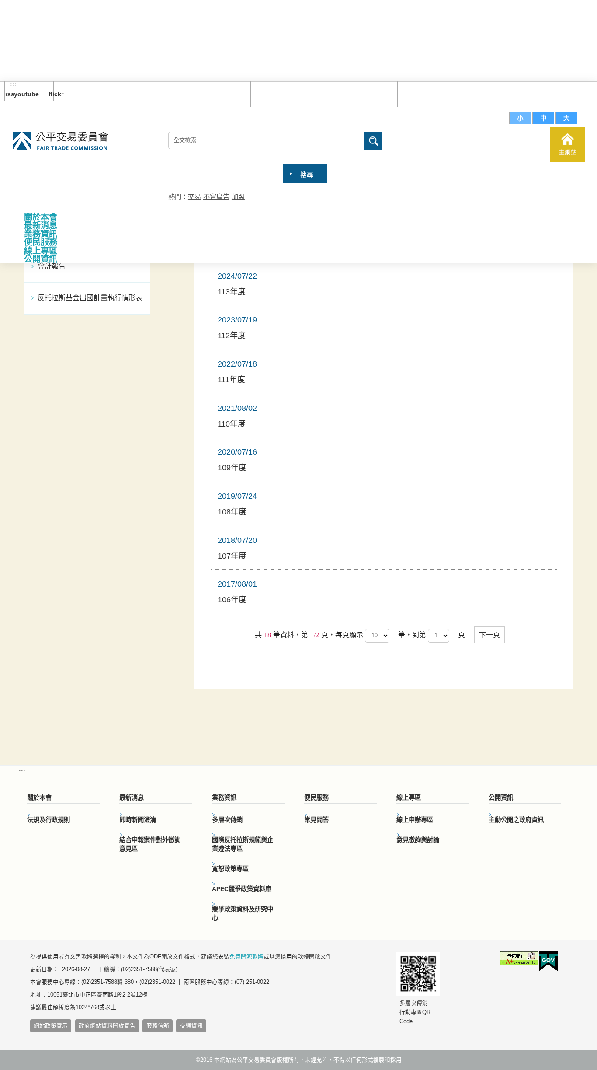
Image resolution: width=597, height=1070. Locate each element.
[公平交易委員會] (60, 141)
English (143, 91)
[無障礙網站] (519, 959)
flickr (58, 94)
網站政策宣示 (51, 1026)
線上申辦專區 (414, 819)
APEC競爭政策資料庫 (241, 888)
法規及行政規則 (48, 819)
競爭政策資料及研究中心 (242, 913)
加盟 (238, 196)
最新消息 (40, 225)
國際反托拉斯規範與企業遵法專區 (242, 844)
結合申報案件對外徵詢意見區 (149, 844)
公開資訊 (40, 259)
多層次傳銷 (227, 819)
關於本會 (40, 217)
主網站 (567, 144)
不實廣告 (216, 196)
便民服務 (40, 242)
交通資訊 (191, 1026)
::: (13, 84)
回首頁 (229, 94)
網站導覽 (270, 94)
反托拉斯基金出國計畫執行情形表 (90, 297)
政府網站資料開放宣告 (107, 1026)
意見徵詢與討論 (417, 839)
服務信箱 (460, 94)
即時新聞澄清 (137, 819)
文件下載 (417, 94)
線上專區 (40, 250)
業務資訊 (40, 233)
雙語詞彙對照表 (322, 94)
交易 (194, 196)
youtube (34, 94)
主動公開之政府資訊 (516, 819)
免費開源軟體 (246, 957)
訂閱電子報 (99, 91)
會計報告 (52, 266)
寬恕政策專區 (230, 868)
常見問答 (373, 94)
